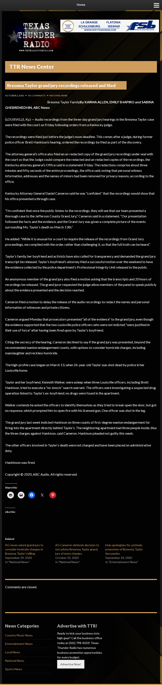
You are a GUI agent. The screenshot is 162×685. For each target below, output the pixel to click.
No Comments (37, 95)
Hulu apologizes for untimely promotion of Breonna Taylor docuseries (124, 549)
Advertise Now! (70, 664)
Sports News (13, 669)
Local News (12, 652)
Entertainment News (19, 643)
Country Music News (19, 635)
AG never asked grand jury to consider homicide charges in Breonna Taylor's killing (24, 549)
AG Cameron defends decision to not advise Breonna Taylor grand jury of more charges (77, 549)
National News (58, 95)
